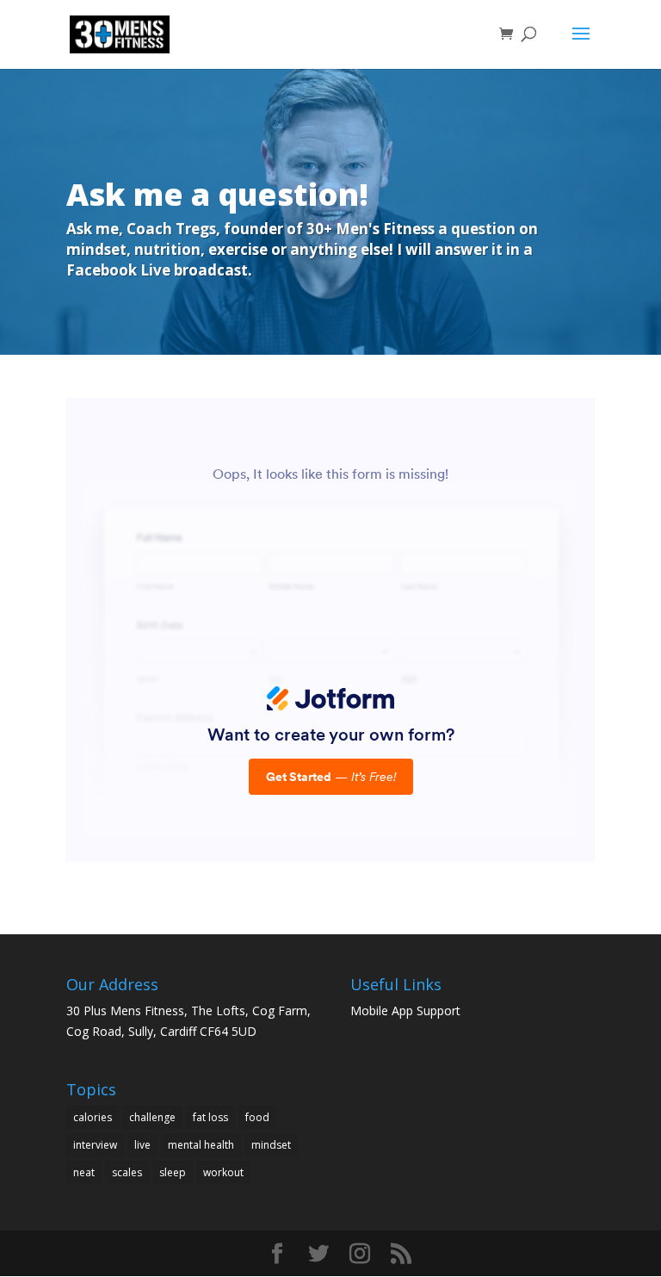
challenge (152, 1117)
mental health (201, 1145)
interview (95, 1145)
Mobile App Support (405, 1010)
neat (84, 1172)
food (257, 1117)
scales (127, 1172)
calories (92, 1117)
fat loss (210, 1117)
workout (223, 1172)
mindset (271, 1145)
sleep (172, 1172)
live (142, 1145)
